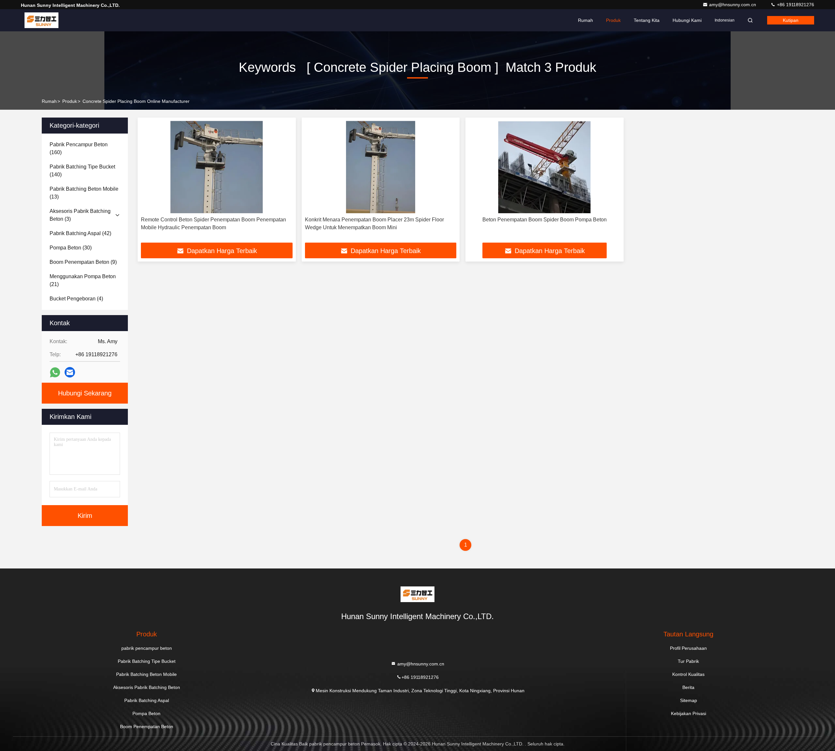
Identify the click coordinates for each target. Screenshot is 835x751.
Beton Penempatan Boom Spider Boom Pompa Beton (544, 219)
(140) (82, 170)
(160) (79, 148)
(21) (83, 280)
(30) (71, 247)
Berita (688, 687)
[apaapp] (55, 372)
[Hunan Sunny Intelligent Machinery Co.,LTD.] (41, 20)
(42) (80, 233)
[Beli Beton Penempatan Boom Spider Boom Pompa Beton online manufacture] (544, 167)
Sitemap (688, 700)
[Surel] (70, 372)
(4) (76, 298)
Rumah (585, 20)
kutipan (790, 20)
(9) (83, 262)
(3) (80, 215)
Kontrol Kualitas (688, 674)
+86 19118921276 (795, 4)
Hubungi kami (687, 20)
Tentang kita (647, 20)
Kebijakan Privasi (688, 713)
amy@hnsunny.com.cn (733, 4)
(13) (84, 193)
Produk (613, 20)
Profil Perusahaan (688, 648)
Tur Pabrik (688, 661)
